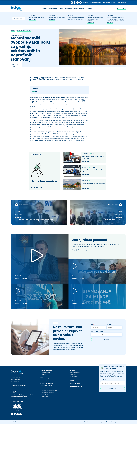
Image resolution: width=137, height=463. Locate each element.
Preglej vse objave (37, 187)
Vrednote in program (49, 9)
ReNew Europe (45, 396)
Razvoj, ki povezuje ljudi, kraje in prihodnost (92, 171)
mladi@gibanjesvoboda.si (19, 396)
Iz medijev (73, 374)
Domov (13, 30)
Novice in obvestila (75, 372)
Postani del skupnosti (76, 386)
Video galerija (73, 378)
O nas (61, 9)
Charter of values (16, 411)
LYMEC (43, 398)
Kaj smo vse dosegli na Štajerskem (93, 183)
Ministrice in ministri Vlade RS (49, 390)
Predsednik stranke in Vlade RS (50, 387)
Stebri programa (45, 372)
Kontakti (85, 2)
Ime (92, 324)
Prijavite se (112, 388)
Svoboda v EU (44, 394)
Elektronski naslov (97, 331)
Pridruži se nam (121, 8)
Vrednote (43, 374)
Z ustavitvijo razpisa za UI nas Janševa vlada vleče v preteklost (95, 19)
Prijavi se (106, 339)
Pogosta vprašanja (95, 2)
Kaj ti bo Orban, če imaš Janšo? (37, 17)
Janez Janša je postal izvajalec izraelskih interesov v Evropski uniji (77, 18)
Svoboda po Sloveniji (109, 2)
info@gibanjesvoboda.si (19, 385)
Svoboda (17, 217)
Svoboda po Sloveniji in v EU (75, 9)
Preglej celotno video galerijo (81, 250)
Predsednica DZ (46, 389)
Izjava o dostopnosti (120, 422)
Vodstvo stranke (45, 379)
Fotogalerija (73, 376)
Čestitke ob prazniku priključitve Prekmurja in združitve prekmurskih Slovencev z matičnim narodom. (116, 19)
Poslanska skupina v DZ (48, 392)
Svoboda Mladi (122, 2)
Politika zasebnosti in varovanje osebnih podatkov (98, 422)
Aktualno (90, 9)
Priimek (109, 324)
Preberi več (32, 19)
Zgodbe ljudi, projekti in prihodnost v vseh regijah (93, 157)
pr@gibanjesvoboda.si (18, 392)
